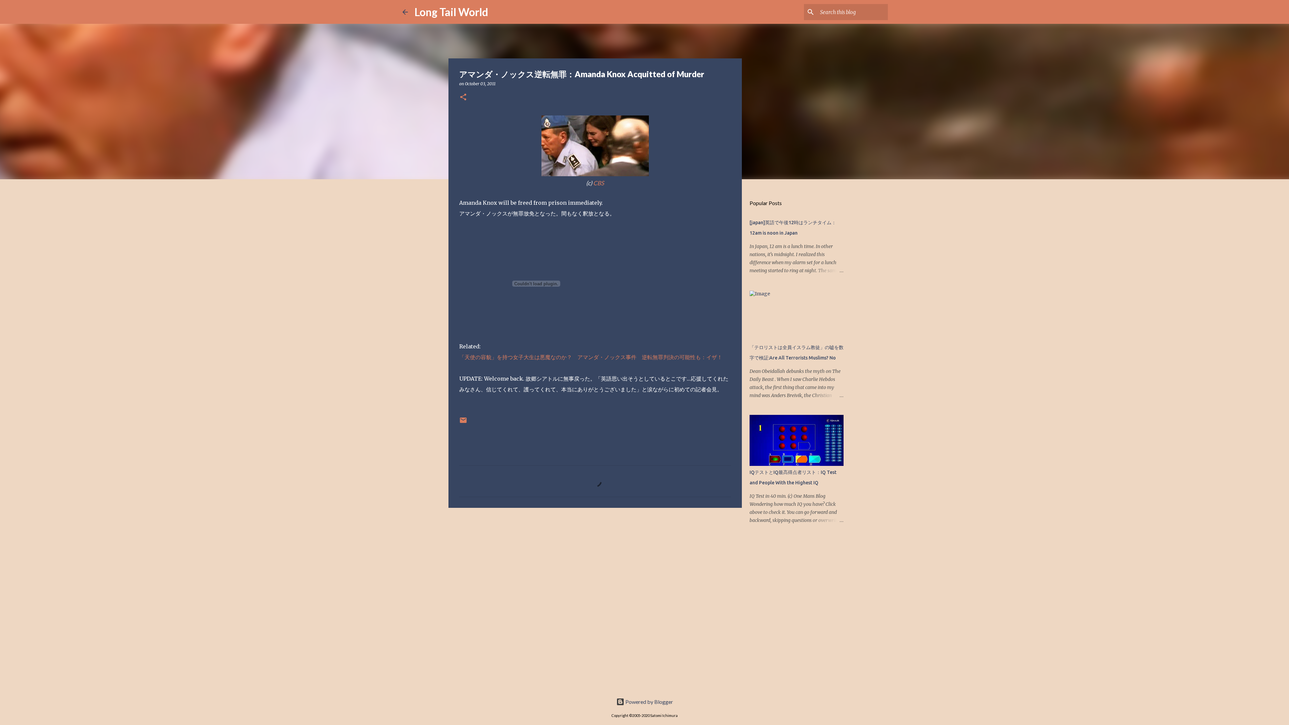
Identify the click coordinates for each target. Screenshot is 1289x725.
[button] (463, 97)
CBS (598, 183)
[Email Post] (463, 422)
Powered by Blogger (648, 701)
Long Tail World (451, 11)
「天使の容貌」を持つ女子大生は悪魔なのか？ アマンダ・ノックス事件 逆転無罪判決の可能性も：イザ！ (590, 357)
